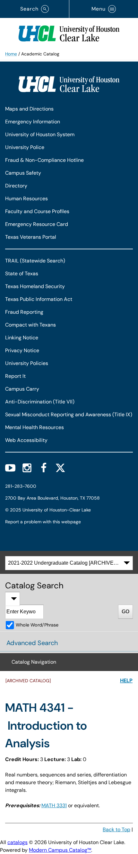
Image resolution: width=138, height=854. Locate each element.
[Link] (69, 32)
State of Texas (21, 273)
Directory (16, 185)
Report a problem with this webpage (43, 522)
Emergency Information (32, 121)
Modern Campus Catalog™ (60, 850)
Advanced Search (32, 643)
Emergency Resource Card (36, 224)
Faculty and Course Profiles (37, 211)
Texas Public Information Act (38, 299)
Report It (15, 376)
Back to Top (116, 829)
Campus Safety (23, 173)
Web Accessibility (26, 440)
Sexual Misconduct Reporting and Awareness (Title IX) (68, 414)
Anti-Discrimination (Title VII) (39, 401)
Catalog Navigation (34, 662)
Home (11, 54)
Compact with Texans (30, 324)
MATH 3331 (54, 805)
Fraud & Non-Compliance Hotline (44, 160)
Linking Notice (21, 337)
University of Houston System (39, 134)
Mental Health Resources (34, 427)
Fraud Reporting (24, 312)
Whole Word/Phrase (37, 625)
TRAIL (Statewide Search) (35, 260)
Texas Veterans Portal (30, 237)
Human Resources (26, 198)
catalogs (17, 842)
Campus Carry (22, 389)
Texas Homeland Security (35, 286)
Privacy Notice (22, 350)
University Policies (26, 363)
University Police (24, 147)
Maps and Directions (29, 108)
